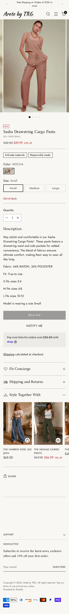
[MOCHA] (8, 171)
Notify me (34, 326)
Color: (13, 164)
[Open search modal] (48, 14)
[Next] (62, 4)
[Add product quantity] (18, 218)
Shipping (8, 354)
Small (13, 188)
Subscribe (59, 567)
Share (12, 476)
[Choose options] (27, 440)
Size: (10, 181)
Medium (34, 188)
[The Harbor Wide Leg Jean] (17, 423)
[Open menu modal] (56, 14)
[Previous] (7, 4)
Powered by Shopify (13, 589)
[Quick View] (58, 440)
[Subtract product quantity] (6, 218)
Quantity (8, 210)
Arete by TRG (29, 582)
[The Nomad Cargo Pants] (48, 423)
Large (55, 188)
